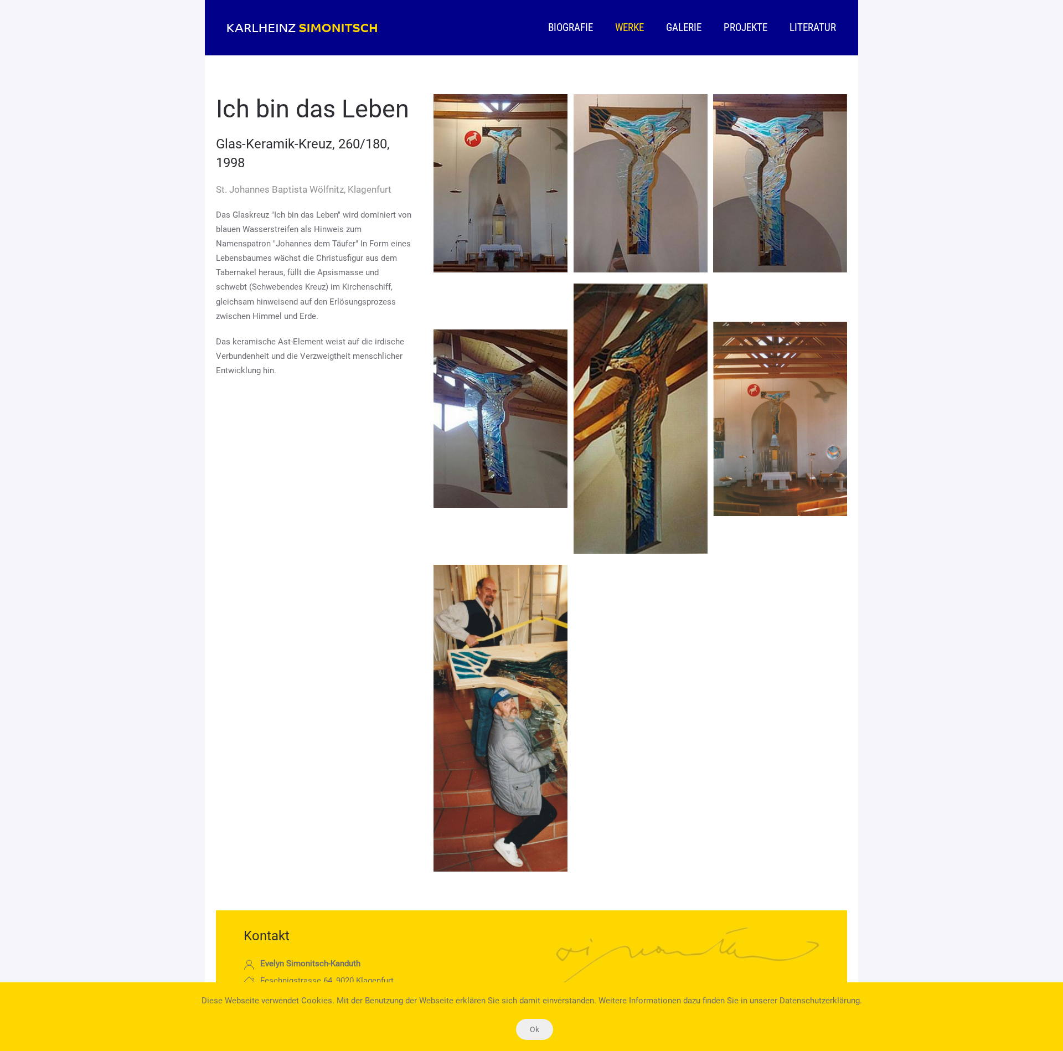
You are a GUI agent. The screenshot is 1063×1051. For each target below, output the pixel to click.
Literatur (812, 27)
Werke (629, 27)
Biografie (570, 27)
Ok (534, 1029)
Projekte (745, 27)
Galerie (683, 27)
